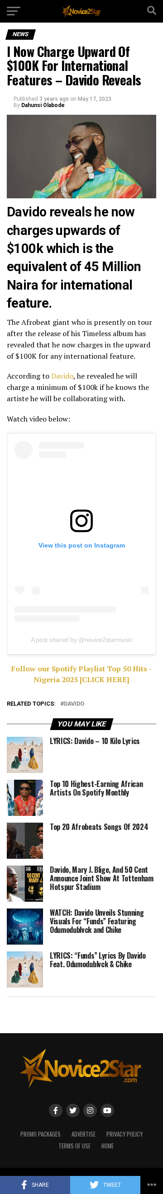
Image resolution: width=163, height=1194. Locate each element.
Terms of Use (74, 1146)
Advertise (84, 1134)
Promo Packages (40, 1134)
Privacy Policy (124, 1134)
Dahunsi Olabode (43, 105)
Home (107, 1146)
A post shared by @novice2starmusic (81, 639)
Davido (62, 376)
